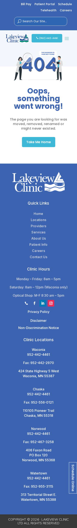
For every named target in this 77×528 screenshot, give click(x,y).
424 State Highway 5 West (38, 371)
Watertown (38, 473)
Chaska (38, 389)
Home (38, 214)
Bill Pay (26, 4)
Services (38, 232)
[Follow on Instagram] (51, 303)
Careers (66, 10)
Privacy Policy (38, 312)
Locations (38, 220)
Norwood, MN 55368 (38, 460)
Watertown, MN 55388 (38, 500)
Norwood (38, 429)
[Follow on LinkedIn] (42, 303)
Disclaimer (38, 320)
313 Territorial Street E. (38, 495)
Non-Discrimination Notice (38, 328)
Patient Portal (44, 4)
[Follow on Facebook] (34, 303)
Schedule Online (73, 477)
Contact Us (38, 257)
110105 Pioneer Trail (38, 411)
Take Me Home (38, 142)
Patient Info (38, 244)
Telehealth (48, 10)
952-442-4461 (38, 354)
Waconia (38, 350)
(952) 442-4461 (48, 38)
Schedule (65, 4)
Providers (38, 226)
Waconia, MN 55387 (38, 376)
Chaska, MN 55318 (38, 415)
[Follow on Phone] (26, 303)
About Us (38, 238)
